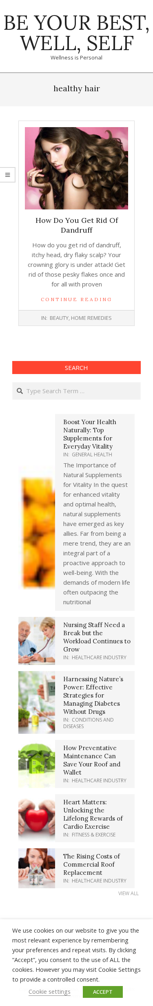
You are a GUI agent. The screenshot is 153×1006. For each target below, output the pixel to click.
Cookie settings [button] (50, 991)
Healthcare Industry (99, 657)
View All (128, 893)
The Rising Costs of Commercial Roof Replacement (91, 864)
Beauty (59, 317)
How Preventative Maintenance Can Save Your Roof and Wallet (91, 760)
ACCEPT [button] (103, 991)
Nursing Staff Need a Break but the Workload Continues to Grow (97, 637)
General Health (92, 454)
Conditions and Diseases (88, 723)
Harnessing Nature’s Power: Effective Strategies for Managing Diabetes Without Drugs (93, 695)
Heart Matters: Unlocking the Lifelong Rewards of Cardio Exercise (93, 814)
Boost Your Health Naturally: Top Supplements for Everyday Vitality (89, 434)
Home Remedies (91, 317)
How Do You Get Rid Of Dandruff (76, 225)
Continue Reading (76, 299)
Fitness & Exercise (93, 834)
